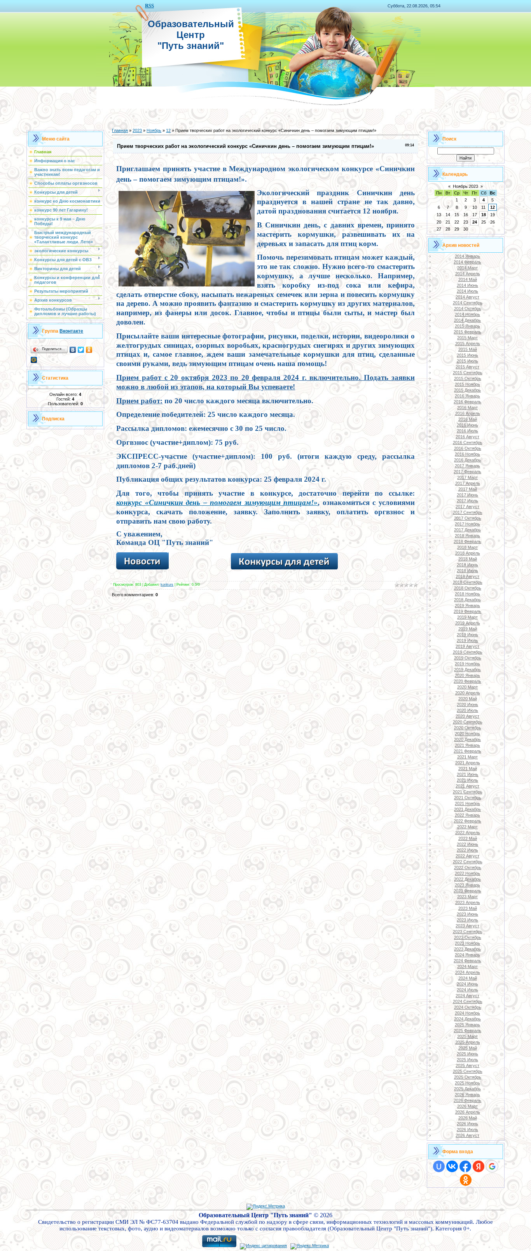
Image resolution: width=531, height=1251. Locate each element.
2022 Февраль (467, 821)
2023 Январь (467, 885)
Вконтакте (71, 331)
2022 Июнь (467, 844)
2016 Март (467, 407)
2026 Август (467, 1135)
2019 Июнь (467, 634)
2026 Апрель (467, 1112)
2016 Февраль (467, 401)
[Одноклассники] (89, 350)
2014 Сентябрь (467, 302)
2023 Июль (467, 920)
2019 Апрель (467, 623)
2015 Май (467, 349)
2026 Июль (467, 1129)
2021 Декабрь (467, 809)
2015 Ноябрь (467, 384)
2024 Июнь (467, 984)
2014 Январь (467, 256)
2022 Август (467, 856)
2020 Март (467, 687)
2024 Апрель (467, 972)
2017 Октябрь (467, 518)
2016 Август (467, 436)
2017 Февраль (467, 471)
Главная (120, 130)
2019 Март (467, 617)
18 (483, 214)
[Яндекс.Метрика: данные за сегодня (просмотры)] (265, 1207)
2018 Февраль (467, 541)
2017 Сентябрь (467, 512)
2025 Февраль (467, 1030)
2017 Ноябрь (467, 524)
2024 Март (467, 966)
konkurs (167, 584)
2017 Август (467, 506)
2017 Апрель (467, 483)
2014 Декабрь (467, 320)
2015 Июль (467, 361)
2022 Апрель (467, 832)
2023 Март (467, 896)
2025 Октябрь (467, 1077)
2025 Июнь (467, 1053)
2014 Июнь (467, 285)
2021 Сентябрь (467, 791)
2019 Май (467, 628)
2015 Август (467, 366)
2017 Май (467, 489)
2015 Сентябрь (467, 372)
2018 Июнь (467, 564)
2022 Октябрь (467, 867)
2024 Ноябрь (467, 1013)
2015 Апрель (467, 343)
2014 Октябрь (467, 308)
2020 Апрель (467, 693)
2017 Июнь (467, 495)
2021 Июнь (467, 774)
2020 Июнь (467, 704)
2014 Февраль (467, 262)
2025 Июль (467, 1059)
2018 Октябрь (467, 588)
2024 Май (467, 978)
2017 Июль (467, 500)
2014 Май (467, 279)
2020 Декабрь (467, 739)
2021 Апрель (467, 762)
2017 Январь (467, 465)
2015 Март (467, 337)
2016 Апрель (467, 413)
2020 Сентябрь (467, 722)
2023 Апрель (467, 902)
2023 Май (467, 908)
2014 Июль (467, 291)
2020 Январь (467, 675)
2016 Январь (467, 396)
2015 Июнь (467, 355)
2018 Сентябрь (467, 582)
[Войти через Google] (492, 1166)
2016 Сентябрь (467, 442)
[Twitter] (81, 350)
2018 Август (467, 576)
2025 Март (467, 1036)
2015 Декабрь (467, 390)
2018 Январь (467, 535)
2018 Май (467, 559)
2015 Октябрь (467, 378)
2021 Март (467, 757)
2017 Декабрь (467, 529)
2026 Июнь (467, 1123)
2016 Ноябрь (467, 454)
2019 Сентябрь (467, 652)
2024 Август (467, 995)
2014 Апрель (467, 273)
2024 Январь (467, 955)
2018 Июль (467, 570)
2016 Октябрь (467, 448)
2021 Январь (467, 745)
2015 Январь (467, 326)
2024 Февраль (467, 960)
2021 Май (467, 768)
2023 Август (467, 925)
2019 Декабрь (467, 669)
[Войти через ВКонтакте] (452, 1166)
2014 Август (467, 297)
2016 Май (467, 419)
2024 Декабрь (467, 1019)
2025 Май (467, 1048)
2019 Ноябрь (467, 663)
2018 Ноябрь (467, 594)
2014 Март (467, 267)
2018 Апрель (467, 553)
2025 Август (467, 1065)
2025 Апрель (467, 1042)
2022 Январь (467, 815)
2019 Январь (467, 605)
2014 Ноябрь (467, 314)
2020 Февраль (467, 681)
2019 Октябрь (467, 658)
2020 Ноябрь (467, 733)
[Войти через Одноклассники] (466, 1180)
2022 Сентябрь (467, 861)
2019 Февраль (467, 611)
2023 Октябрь (467, 937)
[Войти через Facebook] (465, 1166)
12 (168, 130)
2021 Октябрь (467, 797)
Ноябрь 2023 (465, 186)
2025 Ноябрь (467, 1083)
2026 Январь (467, 1094)
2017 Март (467, 477)
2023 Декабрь (467, 949)
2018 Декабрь (467, 599)
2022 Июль (467, 850)
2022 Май (467, 838)
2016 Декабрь (467, 460)
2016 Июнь (467, 425)
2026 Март (467, 1106)
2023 (137, 130)
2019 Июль (467, 640)
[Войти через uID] (439, 1166)
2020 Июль (467, 710)
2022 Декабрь (467, 879)
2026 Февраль (467, 1100)
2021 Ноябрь (467, 803)
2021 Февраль (467, 751)
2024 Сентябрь (467, 1001)
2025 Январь (467, 1024)
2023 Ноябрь (467, 943)
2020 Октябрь (467, 727)
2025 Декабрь (467, 1088)
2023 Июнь (467, 914)
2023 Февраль (467, 890)
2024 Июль (467, 989)
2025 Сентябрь (467, 1071)
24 (474, 222)
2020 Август (467, 716)
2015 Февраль (467, 332)
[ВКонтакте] (73, 350)
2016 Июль (467, 431)
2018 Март (467, 547)
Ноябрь (154, 130)
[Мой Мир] (34, 360)
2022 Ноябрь (467, 873)
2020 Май (467, 698)
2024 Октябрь (467, 1007)
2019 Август (467, 646)
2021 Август (467, 786)
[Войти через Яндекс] (478, 1166)
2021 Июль (467, 780)
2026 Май (467, 1118)
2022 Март (467, 826)
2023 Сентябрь (467, 931)
